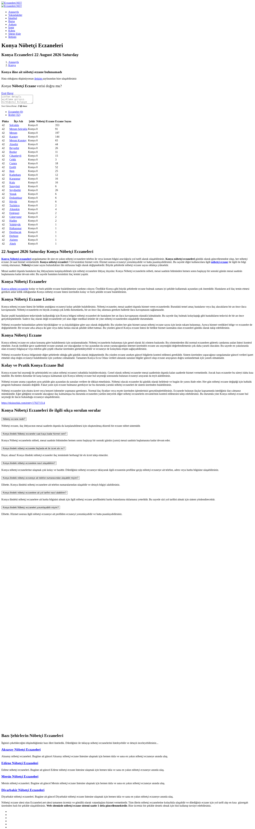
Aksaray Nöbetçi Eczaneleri (21, 749)
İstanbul (12, 18)
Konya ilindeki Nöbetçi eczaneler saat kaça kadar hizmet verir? (34, 433)
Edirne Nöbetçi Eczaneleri (19, 763)
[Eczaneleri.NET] (11, 2)
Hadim (13, 220)
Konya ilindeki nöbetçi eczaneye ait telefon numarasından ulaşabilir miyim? (40, 478)
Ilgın (11, 171)
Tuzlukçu (14, 205)
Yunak (12, 193)
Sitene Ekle (14, 33)
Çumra (13, 163)
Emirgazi (14, 213)
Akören (13, 239)
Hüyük (13, 201)
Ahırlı (12, 243)
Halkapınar (15, 228)
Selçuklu (14, 125)
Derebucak (15, 232)
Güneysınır (15, 216)
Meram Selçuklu (18, 128)
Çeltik (12, 159)
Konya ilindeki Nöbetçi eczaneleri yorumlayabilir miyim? (31, 507)
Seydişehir (15, 190)
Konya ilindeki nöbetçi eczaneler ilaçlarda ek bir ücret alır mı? (34, 448)
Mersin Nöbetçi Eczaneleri (19, 776)
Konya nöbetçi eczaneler (14, 288)
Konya (12, 65)
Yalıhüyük (15, 224)
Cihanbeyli (15, 155)
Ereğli (12, 167)
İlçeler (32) (14, 114)
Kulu (12, 182)
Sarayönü (14, 186)
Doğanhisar (15, 197)
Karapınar (14, 178)
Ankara (12, 24)
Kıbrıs (11, 30)
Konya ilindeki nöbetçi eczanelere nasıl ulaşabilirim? (29, 463)
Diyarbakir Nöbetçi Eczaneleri (22, 790)
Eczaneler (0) (15, 111)
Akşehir (13, 144)
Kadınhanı (15, 174)
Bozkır (13, 151)
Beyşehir (14, 148)
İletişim (12, 36)
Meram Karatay (18, 140)
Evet (3, 93)
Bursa (11, 21)
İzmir (11, 27)
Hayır (10, 93)
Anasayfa (13, 11)
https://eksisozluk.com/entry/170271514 (23, 402)
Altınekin (14, 209)
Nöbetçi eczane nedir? (14, 419)
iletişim (38, 78)
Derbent (13, 235)
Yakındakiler (15, 15)
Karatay (13, 136)
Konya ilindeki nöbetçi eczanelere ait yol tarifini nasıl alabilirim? (34, 492)
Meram (13, 132)
